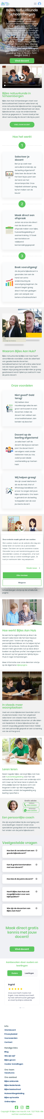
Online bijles (10, 1101)
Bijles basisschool (12, 1089)
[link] (5, 3)
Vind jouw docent (22, 124)
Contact (8, 1042)
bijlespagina (22, 665)
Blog (6, 1051)
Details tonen (32, 568)
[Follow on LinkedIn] (27, 1107)
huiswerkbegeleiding (14, 776)
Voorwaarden (10, 1038)
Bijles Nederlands (12, 1085)
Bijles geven (10, 1060)
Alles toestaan (22, 575)
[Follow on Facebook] (16, 1107)
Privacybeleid (10, 1034)
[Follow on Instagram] (22, 1107)
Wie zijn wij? (9, 1056)
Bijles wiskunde (11, 1081)
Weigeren (22, 583)
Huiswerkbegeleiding (14, 1093)
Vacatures (9, 1073)
